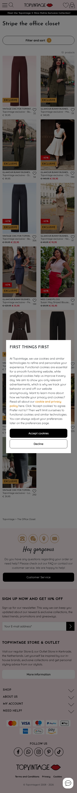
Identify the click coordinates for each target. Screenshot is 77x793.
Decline (38, 444)
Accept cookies (38, 433)
